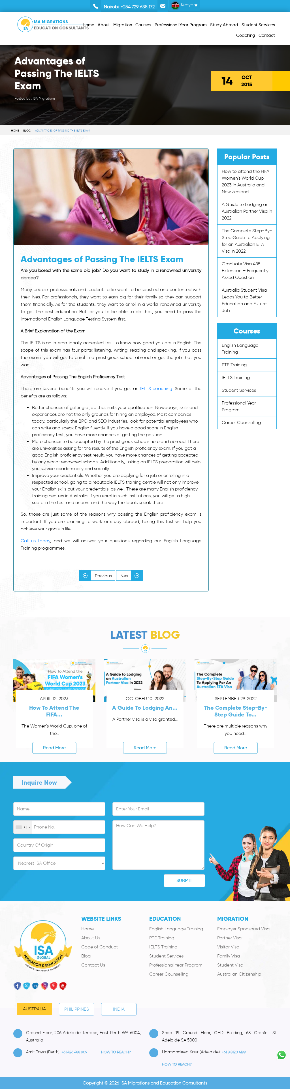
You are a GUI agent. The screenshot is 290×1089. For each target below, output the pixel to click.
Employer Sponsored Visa (243, 928)
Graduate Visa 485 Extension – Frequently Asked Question (245, 270)
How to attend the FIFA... (54, 711)
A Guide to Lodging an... (145, 707)
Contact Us (93, 965)
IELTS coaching (156, 388)
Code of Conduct (99, 947)
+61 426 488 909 (74, 1052)
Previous (103, 575)
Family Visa (228, 956)
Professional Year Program (175, 965)
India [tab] (119, 1009)
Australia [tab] (34, 1008)
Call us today (35, 540)
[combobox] (23, 827)
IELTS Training (236, 377)
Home (15, 130)
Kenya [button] (186, 4)
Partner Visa (229, 937)
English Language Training (176, 928)
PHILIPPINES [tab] (76, 1009)
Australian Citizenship (239, 974)
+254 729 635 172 (138, 6)
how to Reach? (116, 1052)
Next (125, 575)
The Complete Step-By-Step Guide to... (235, 711)
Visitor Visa (228, 947)
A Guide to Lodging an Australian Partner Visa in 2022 (247, 211)
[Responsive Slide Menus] (53, 23)
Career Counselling (241, 422)
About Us (90, 937)
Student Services (239, 390)
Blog (27, 130)
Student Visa (230, 965)
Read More (54, 747)
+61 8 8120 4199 (234, 1052)
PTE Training (234, 364)
